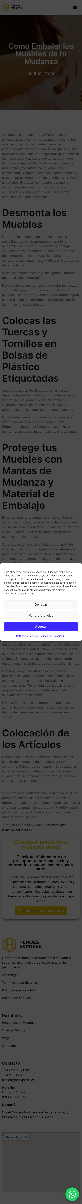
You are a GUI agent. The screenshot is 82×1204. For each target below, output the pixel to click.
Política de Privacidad (52, 635)
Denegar (41, 604)
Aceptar (41, 626)
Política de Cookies (27, 635)
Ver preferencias (41, 615)
